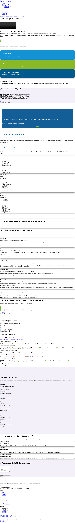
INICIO (3, 3)
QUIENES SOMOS (5, 4)
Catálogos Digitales (7, 11)
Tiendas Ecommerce (7, 9)
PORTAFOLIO (5, 12)
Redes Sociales (6, 7)
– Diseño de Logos (5, 503)
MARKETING (4, 13)
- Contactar (4, 496)
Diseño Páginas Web (7, 6)
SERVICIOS (4, 5)
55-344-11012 (2, 521)
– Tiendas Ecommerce (6, 504)
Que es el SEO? (7, 8)
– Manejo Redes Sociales (6, 501)
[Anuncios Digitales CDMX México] (6, 1)
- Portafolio (4, 495)
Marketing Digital (7, 10)
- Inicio (3, 492)
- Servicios (4, 494)
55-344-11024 (2, 520)
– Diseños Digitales (5, 502)
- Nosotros (4, 493)
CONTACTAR (5, 14)
